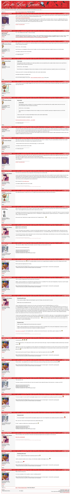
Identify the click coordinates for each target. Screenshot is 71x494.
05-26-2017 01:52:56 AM (6, 58)
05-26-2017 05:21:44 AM (6, 81)
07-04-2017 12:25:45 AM (6, 259)
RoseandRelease (5, 15)
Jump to (3, 489)
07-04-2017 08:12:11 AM (6, 359)
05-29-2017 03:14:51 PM (6, 137)
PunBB (66, 489)
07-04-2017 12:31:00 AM (6, 277)
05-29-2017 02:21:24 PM (6, 126)
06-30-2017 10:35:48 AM (6, 243)
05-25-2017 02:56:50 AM (6, 13)
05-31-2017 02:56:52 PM (6, 170)
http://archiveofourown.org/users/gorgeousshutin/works (25, 37)
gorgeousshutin (5, 32)
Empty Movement (66, 492)
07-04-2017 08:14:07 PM (6, 412)
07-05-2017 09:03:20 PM (6, 450)
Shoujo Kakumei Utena (22, 11)
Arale (3, 43)
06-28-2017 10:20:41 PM (6, 224)
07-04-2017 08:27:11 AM (6, 378)
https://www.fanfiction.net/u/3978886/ (41, 37)
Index (17, 11)
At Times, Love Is (5, 128)
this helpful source (26, 181)
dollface (3, 172)
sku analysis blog (22, 24)
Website (3, 26)
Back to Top (67, 13)
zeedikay (3, 83)
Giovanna (4, 279)
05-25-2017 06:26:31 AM (6, 30)
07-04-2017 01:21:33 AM (6, 295)
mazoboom (4, 208)
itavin (3, 60)
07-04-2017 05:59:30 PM (6, 394)
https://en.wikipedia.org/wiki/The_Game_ (37, 77)
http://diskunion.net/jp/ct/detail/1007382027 (23, 17)
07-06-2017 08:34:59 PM (6, 469)
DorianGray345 (5, 244)
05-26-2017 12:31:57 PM (6, 97)
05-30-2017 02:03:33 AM (6, 153)
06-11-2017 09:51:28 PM (6, 190)
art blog (17, 24)
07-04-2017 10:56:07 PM (6, 432)
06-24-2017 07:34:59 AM (6, 206)
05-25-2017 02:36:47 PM (6, 41)
